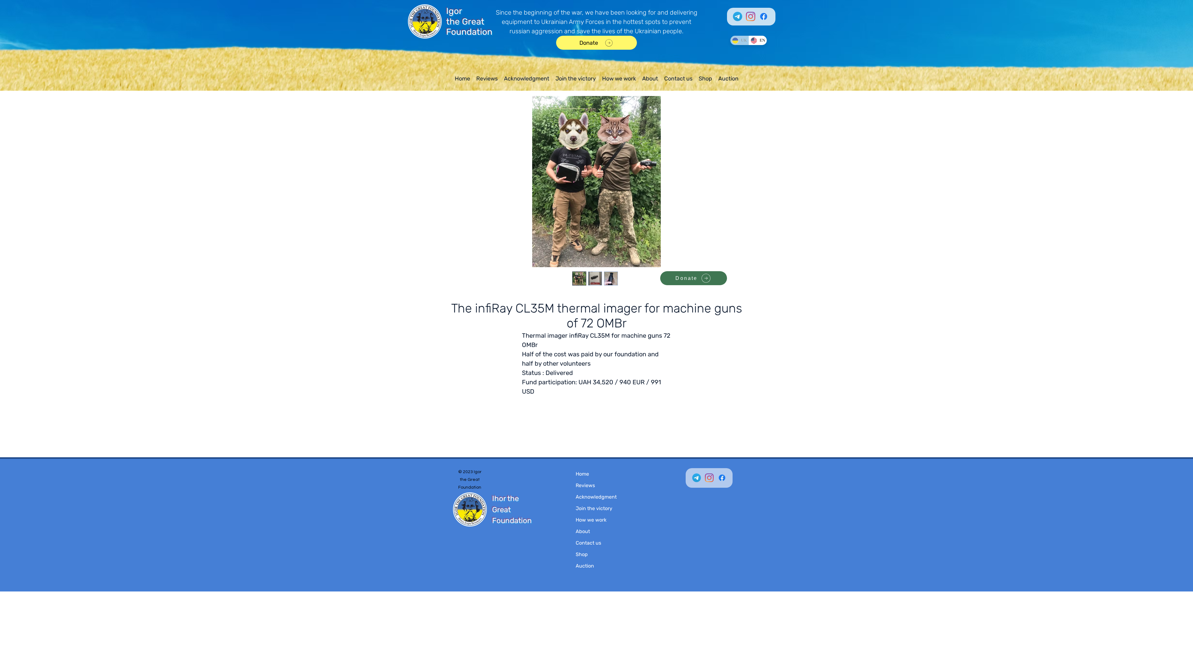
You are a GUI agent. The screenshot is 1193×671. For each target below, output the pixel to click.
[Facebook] (763, 16)
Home (582, 474)
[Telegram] (737, 16)
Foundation (469, 32)
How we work (591, 520)
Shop (582, 554)
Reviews (585, 485)
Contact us (588, 543)
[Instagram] (750, 16)
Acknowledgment (596, 497)
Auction (585, 566)
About (583, 531)
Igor (454, 11)
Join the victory (594, 508)
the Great (465, 21)
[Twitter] (696, 477)
